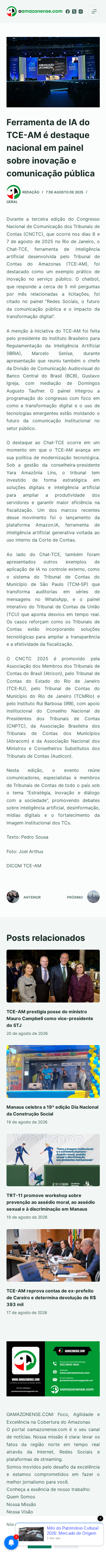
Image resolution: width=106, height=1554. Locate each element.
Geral (12, 202)
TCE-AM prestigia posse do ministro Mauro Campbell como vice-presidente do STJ (50, 1018)
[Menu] (94, 11)
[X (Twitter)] (74, 11)
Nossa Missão (21, 1504)
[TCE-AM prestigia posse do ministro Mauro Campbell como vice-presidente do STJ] (53, 976)
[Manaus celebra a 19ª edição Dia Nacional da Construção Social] (53, 1071)
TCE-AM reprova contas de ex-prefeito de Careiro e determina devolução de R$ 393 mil (51, 1297)
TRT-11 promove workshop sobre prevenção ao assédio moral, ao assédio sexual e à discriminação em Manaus (51, 1202)
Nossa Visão (20, 1512)
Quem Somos (21, 1496)
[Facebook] (68, 11)
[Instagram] (81, 11)
